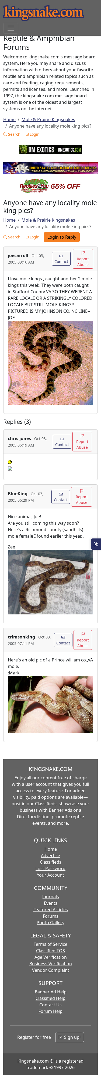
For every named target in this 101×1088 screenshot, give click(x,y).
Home (9, 119)
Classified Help (50, 998)
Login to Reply (61, 237)
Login (34, 134)
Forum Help (50, 1011)
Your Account (50, 875)
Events (50, 903)
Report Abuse (83, 261)
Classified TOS (50, 951)
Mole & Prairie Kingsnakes (48, 119)
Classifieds (50, 862)
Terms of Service (50, 944)
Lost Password (50, 868)
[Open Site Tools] (96, 544)
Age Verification (50, 957)
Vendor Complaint (50, 970)
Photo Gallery (50, 923)
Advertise (50, 856)
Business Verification (50, 964)
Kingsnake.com (33, 1061)
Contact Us (50, 1005)
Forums (50, 916)
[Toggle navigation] (10, 28)
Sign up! (72, 1037)
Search (13, 134)
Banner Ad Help (51, 992)
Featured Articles (50, 910)
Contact (61, 261)
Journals (50, 897)
